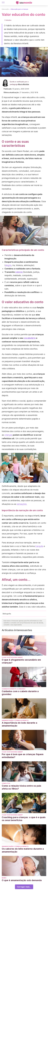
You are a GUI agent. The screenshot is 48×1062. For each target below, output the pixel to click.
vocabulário (30, 338)
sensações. (22, 504)
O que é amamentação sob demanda (22, 880)
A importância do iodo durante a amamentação (19, 724)
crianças (8, 435)
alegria (8, 265)
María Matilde (23, 84)
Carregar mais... (24, 887)
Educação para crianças (19, 9)
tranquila (39, 546)
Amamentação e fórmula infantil (15, 720)
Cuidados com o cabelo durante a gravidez (20, 693)
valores (19, 272)
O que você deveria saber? (12, 657)
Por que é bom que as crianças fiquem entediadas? (22, 756)
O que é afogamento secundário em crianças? (21, 661)
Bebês (4, 878)
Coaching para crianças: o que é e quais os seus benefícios (24, 819)
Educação (5, 9)
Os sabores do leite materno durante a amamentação (23, 850)
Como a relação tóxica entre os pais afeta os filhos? (21, 787)
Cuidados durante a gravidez (13, 689)
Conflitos (6, 783)
